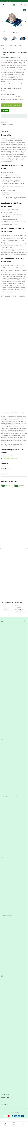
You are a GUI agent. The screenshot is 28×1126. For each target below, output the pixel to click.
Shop (7, 45)
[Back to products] (4, 49)
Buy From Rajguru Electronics (11, 105)
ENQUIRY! (5, 110)
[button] (2, 21)
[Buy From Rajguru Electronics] (11, 486)
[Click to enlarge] (4, 31)
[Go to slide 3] (16, 32)
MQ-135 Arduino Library (8, 456)
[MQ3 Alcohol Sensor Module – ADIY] (20, 542)
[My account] (25, 4)
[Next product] (6, 49)
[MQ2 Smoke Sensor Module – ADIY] (7, 542)
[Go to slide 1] (13, 32)
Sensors (12, 45)
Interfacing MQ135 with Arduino (10, 458)
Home (2, 45)
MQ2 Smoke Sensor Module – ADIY (7, 603)
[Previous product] (2, 49)
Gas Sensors (18, 45)
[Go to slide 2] (14, 32)
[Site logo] (14, 4)
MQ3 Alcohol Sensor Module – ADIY (20, 604)
